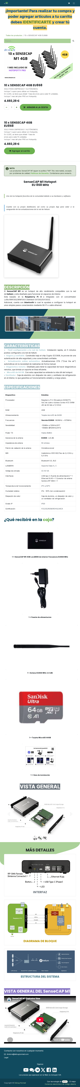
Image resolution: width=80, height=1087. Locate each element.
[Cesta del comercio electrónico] (69, 3)
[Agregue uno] (16, 107)
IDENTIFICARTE (37, 22)
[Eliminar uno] (6, 107)
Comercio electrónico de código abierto (60, 1084)
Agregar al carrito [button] (21, 151)
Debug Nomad (20, 1083)
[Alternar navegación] (74, 3)
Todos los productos (14, 35)
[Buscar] (73, 41)
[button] (35, 107)
